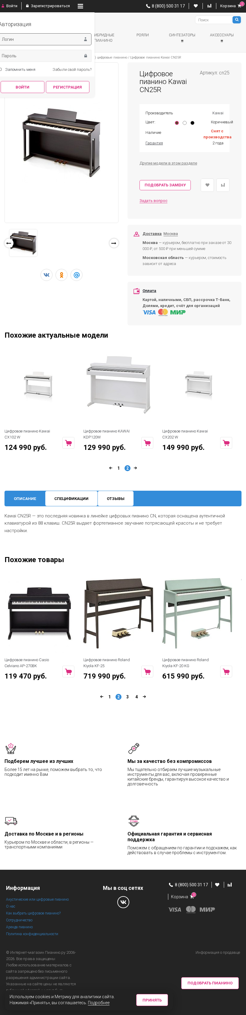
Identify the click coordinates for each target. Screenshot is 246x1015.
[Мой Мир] (76, 275)
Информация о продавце (218, 952)
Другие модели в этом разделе (168, 163)
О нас (10, 906)
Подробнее (99, 1002)
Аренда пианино (19, 927)
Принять (152, 1000)
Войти (11, 6)
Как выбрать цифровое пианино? (33, 913)
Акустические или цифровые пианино (37, 899)
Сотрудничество (19, 920)
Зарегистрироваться (50, 6)
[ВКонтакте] (46, 275)
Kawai (218, 113)
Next (127, 245)
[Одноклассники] (62, 275)
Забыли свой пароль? (72, 69)
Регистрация (67, 87)
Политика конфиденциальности (32, 934)
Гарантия (154, 143)
